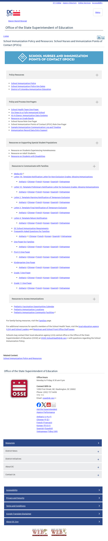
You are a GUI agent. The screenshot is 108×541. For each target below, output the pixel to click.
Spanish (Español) (45, 428)
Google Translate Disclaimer (18, 513)
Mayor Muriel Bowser (17, 21)
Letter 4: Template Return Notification (30, 218)
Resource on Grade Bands (22, 118)
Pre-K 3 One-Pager (22, 252)
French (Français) (44, 422)
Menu (97, 12)
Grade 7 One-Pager (22, 272)
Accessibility (97, 3)
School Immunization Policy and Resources (22, 358)
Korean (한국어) (44, 425)
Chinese (31, 181)
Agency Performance (46, 412)
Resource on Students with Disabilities (28, 156)
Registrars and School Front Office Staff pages (53, 329)
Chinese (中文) (43, 419)
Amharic (22, 181)
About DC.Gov (12, 521)
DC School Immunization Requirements (31, 228)
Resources (10, 443)
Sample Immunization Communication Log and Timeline (36, 127)
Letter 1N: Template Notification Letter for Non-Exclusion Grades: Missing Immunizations (53, 176)
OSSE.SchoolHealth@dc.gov (54, 338)
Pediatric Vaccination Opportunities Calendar (34, 306)
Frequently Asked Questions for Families (32, 231)
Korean (46, 181)
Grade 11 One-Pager (23, 283)
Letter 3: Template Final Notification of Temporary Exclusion (40, 207)
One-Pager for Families (24, 241)
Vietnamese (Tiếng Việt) (47, 431)
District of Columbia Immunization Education (31, 89)
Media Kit (18, 173)
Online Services (84, 3)
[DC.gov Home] (13, 16)
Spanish (54, 181)
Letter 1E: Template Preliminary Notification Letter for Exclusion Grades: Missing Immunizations (56, 187)
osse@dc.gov (48, 398)
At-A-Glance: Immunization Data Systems (29, 115)
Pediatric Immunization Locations (29, 309)
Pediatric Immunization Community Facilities (34, 312)
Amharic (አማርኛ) (44, 416)
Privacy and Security (15, 498)
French (39, 181)
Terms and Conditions (15, 506)
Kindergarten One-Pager (24, 262)
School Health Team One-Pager (25, 109)
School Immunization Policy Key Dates (28, 86)
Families (42, 320)
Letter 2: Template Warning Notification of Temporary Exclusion (42, 197)
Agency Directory (70, 3)
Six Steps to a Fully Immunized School (28, 112)
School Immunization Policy (23, 83)
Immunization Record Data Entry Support (29, 130)
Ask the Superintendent (47, 409)
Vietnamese (64, 181)
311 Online (57, 3)
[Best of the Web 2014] (40, 536)
